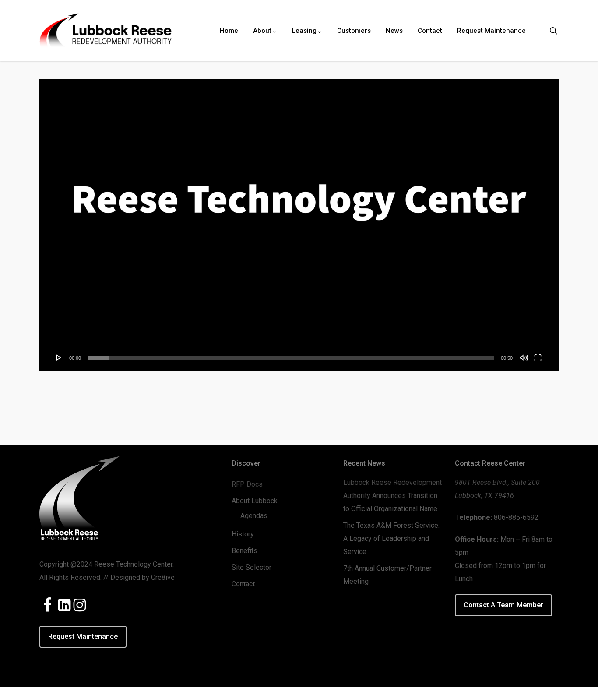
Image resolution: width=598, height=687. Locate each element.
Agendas (253, 516)
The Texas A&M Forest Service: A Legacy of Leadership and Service (391, 538)
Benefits (244, 551)
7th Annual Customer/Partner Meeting (387, 574)
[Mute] (524, 357)
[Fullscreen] (538, 357)
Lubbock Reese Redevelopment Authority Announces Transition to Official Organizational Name (392, 495)
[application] (299, 225)
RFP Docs (247, 484)
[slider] (291, 358)
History (243, 534)
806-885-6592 (516, 517)
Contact (243, 584)
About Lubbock (255, 501)
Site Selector (251, 567)
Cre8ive (163, 577)
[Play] (59, 357)
